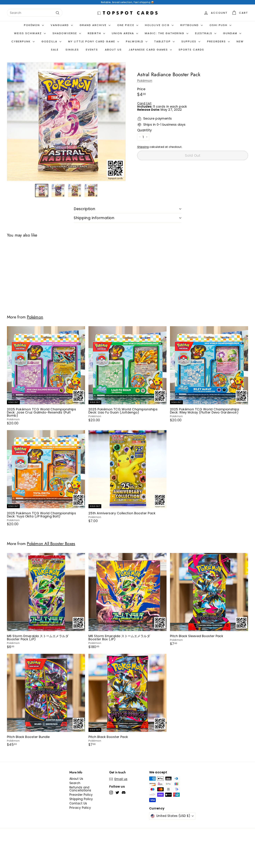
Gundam (231, 33)
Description (84, 208)
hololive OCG (158, 25)
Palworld (135, 41)
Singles (72, 49)
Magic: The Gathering (165, 33)
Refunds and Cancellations (80, 788)
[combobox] (34, 13)
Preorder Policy (81, 795)
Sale (55, 49)
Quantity (144, 130)
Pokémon (32, 25)
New (240, 41)
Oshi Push (219, 25)
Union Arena (123, 33)
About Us (113, 49)
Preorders (217, 41)
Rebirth (95, 33)
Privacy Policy (80, 808)
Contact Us (78, 803)
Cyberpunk (21, 41)
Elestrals (204, 33)
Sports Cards (191, 49)
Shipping (143, 147)
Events (92, 49)
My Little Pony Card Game (92, 41)
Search (74, 783)
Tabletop (163, 41)
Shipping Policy (81, 799)
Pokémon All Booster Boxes (51, 544)
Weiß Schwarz (28, 33)
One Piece (126, 25)
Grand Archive (94, 25)
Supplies (189, 41)
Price (141, 89)
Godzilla (50, 41)
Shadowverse (65, 33)
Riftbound (190, 25)
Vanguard (60, 25)
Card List (144, 103)
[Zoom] (66, 121)
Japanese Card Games (149, 49)
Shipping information (94, 217)
